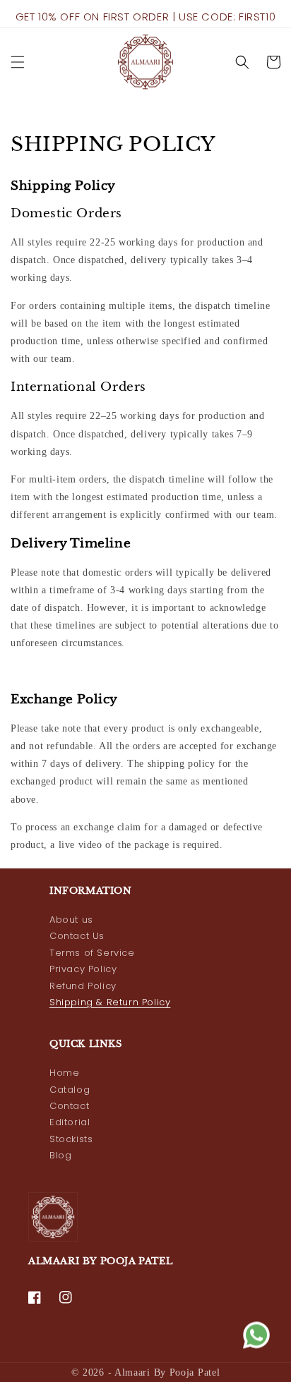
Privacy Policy (83, 969)
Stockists (71, 1139)
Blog (60, 1155)
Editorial (69, 1122)
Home (64, 1072)
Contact (69, 1106)
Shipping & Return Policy (109, 1002)
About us (71, 919)
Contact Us (77, 935)
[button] (17, 62)
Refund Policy (83, 986)
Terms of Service (92, 952)
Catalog (69, 1089)
